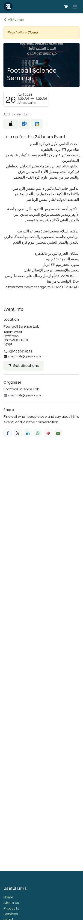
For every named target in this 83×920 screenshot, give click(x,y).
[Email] (58, 433)
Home (8, 897)
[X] (18, 433)
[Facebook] (7, 433)
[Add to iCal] (10, 124)
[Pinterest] (48, 433)
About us (11, 903)
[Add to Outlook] (24, 124)
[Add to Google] (36, 124)
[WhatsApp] (38, 433)
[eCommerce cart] (65, 6)
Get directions (25, 365)
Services (10, 914)
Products (11, 908)
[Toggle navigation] (75, 6)
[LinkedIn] (28, 433)
